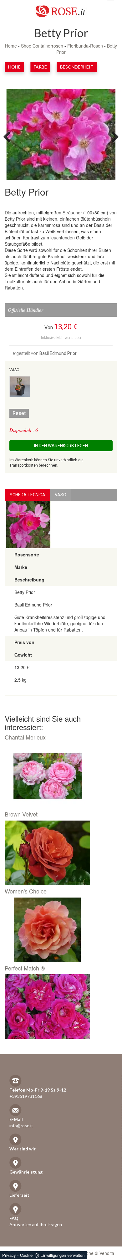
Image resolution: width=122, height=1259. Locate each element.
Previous (9, 136)
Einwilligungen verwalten (62, 1255)
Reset (19, 413)
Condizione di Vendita (92, 1253)
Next (112, 136)
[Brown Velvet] (59, 853)
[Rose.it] (61, 9)
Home (11, 46)
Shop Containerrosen (42, 46)
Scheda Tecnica (27, 494)
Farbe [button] (40, 66)
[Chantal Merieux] (59, 776)
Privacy (9, 1255)
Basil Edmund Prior (58, 353)
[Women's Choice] (59, 930)
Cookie (26, 1255)
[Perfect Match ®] (59, 1006)
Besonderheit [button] (77, 66)
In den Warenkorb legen (61, 445)
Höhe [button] (14, 66)
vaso (60, 494)
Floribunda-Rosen (85, 46)
